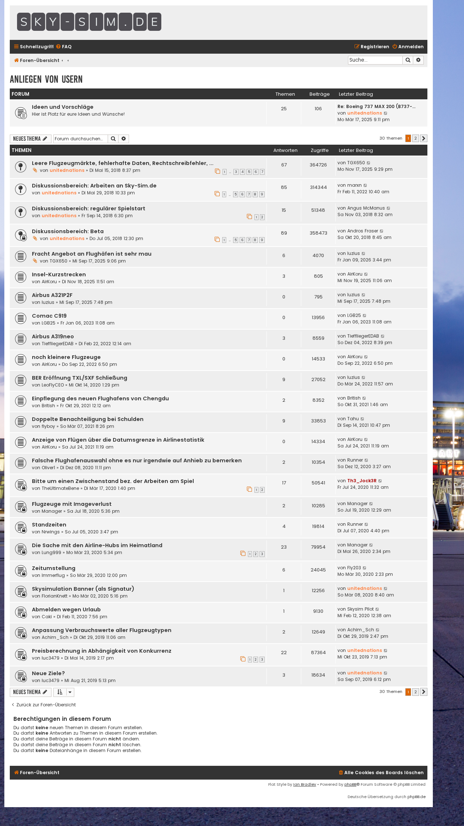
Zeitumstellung (53, 568)
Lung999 (51, 552)
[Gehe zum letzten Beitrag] (368, 163)
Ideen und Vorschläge (63, 107)
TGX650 (356, 163)
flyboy (48, 426)
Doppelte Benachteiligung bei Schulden (88, 419)
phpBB (350, 784)
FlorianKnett (54, 596)
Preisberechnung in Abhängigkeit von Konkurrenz (101, 650)
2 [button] (415, 138)
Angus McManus (366, 208)
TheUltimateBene (60, 488)
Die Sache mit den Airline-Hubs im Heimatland (97, 545)
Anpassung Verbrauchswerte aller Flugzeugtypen (101, 630)
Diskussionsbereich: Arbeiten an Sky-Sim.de (94, 185)
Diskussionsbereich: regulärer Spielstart (88, 208)
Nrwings (51, 532)
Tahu (353, 419)
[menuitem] (63, 47)
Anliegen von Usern (46, 79)
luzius (353, 253)
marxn (354, 185)
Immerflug (53, 575)
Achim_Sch (55, 637)
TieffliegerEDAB (58, 343)
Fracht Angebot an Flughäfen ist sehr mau (92, 253)
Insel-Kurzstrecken (59, 274)
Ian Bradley (304, 784)
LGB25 (48, 323)
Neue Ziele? (48, 673)
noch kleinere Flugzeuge (66, 357)
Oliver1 (48, 467)
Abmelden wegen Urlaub (66, 609)
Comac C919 (49, 315)
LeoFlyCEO (53, 385)
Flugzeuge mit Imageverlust (72, 504)
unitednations (364, 113)
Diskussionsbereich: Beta (68, 231)
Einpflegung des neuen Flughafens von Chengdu (100, 398)
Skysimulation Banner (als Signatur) (83, 588)
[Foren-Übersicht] (108, 22)
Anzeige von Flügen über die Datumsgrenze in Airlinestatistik (118, 439)
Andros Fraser (362, 231)
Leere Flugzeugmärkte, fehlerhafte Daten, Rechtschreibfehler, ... (123, 163)
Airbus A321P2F (52, 295)
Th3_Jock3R (362, 481)
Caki (47, 617)
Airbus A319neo (53, 336)
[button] (423, 139)
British (48, 405)
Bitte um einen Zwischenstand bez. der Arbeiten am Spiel (113, 481)
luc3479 (50, 658)
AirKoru (49, 281)
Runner (355, 460)
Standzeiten (49, 524)
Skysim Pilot (360, 609)
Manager (52, 511)
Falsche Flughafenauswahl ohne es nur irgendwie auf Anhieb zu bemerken (137, 460)
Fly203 (354, 568)
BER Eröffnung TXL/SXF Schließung (79, 377)
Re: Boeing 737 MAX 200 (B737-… (376, 106)
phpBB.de (416, 797)
